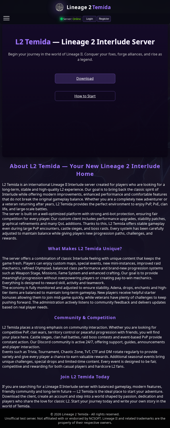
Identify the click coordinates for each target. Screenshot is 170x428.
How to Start (85, 96)
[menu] (6, 18)
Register (104, 18)
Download (85, 78)
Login (89, 18)
